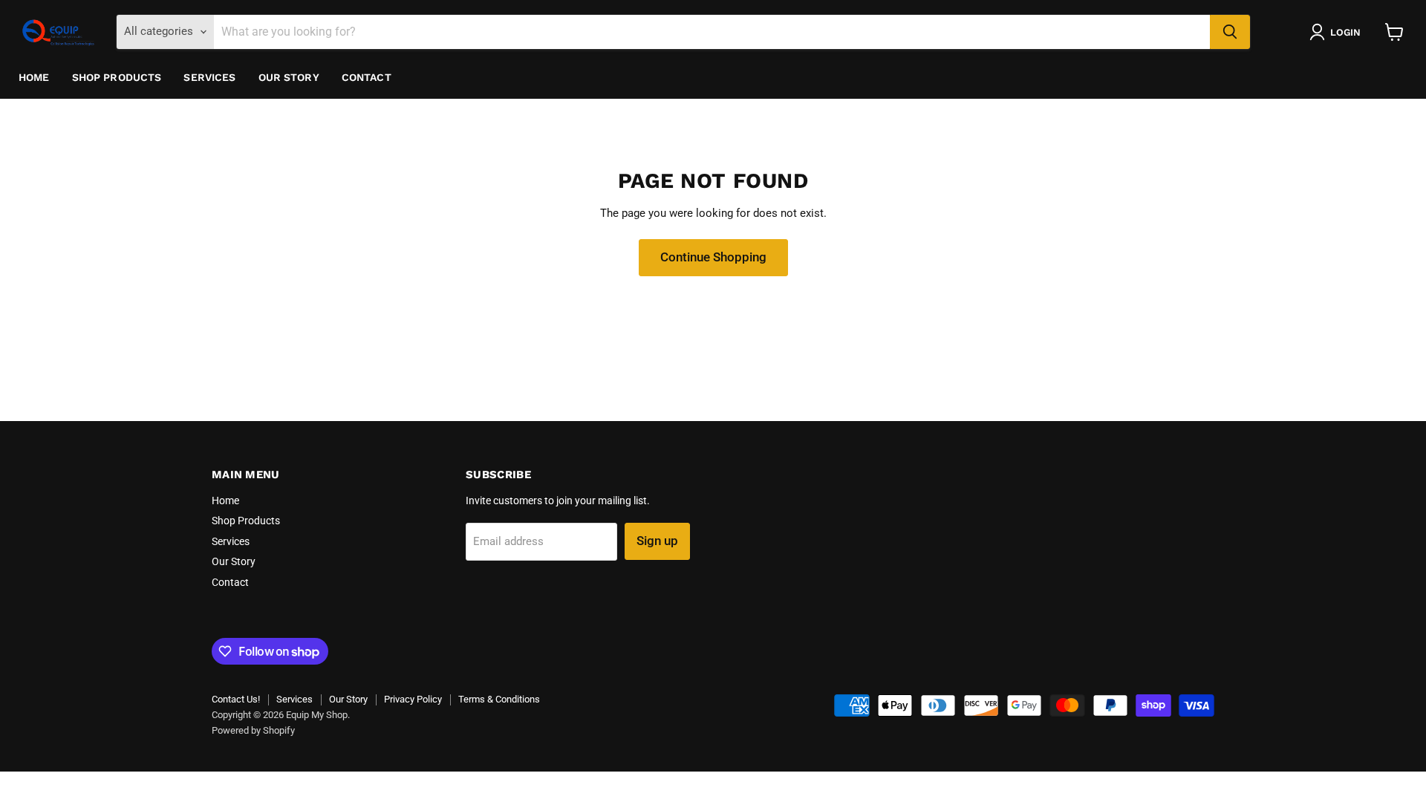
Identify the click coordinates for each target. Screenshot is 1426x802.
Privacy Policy (413, 699)
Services (209, 77)
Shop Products (117, 77)
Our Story (288, 77)
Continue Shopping (713, 257)
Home (34, 77)
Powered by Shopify (253, 730)
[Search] (1230, 32)
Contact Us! (236, 699)
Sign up (657, 540)
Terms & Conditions (499, 699)
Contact (366, 77)
